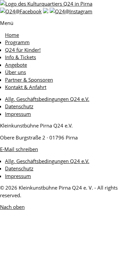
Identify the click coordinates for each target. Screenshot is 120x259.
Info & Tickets (20, 57)
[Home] (46, 3)
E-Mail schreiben (19, 149)
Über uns (15, 72)
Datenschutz (19, 106)
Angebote (16, 64)
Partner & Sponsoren (29, 79)
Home (12, 35)
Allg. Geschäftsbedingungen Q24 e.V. (47, 99)
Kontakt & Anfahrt (25, 87)
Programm (17, 42)
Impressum (18, 114)
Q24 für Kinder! (23, 49)
